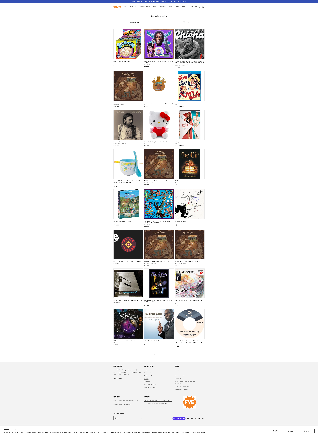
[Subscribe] (141, 418)
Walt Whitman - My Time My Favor (124, 340)
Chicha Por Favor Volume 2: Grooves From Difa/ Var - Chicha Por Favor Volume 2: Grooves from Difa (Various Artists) (189, 63)
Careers (177, 373)
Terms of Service (180, 376)
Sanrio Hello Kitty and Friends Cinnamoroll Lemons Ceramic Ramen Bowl (126, 181)
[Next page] (163, 354)
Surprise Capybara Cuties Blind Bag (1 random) (158, 103)
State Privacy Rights (150, 384)
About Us (178, 370)
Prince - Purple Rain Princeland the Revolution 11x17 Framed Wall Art (158, 301)
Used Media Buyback (181, 389)
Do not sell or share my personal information (185, 382)
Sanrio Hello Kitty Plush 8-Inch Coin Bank (156, 141)
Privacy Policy (199, 432)
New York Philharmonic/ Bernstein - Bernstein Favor (189, 301)
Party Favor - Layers (181, 221)
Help (145, 370)
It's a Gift (177, 103)
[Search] (188, 22)
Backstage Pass (149, 376)
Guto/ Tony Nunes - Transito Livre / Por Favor (127, 261)
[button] (126, 7)
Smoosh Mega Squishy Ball (121, 61)
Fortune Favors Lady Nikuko (122, 221)
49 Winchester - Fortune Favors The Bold (126, 103)
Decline (307, 431)
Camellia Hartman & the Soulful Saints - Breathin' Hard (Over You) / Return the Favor (188, 341)
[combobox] (159, 22)
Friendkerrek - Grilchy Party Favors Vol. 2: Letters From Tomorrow (157, 222)
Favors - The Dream (119, 141)
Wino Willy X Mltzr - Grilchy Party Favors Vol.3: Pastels (158, 62)
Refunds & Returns (150, 387)
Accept (290, 431)
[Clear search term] (184, 22)
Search (146, 378)
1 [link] (154, 354)
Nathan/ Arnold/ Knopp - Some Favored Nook (127, 300)
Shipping (147, 381)
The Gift (177, 180)
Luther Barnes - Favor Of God (153, 340)
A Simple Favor (179, 141)
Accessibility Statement (182, 386)
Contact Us (147, 373)
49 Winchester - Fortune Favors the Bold (156, 180)
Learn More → (118, 378)
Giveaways (147, 397)
